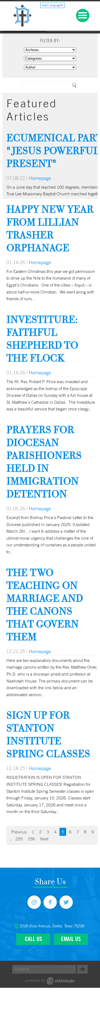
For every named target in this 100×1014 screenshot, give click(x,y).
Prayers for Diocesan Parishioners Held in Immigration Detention (44, 462)
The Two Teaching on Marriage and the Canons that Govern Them (44, 604)
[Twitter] (66, 902)
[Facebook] (50, 902)
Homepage (40, 178)
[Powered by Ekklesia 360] (50, 981)
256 (31, 838)
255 (19, 838)
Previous (19, 831)
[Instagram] (34, 902)
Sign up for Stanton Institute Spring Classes (48, 734)
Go (82, 969)
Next (44, 838)
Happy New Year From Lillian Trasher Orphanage (50, 228)
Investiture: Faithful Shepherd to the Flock (42, 338)
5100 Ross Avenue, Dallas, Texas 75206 (51, 926)
